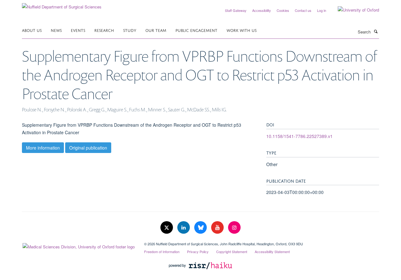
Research (104, 30)
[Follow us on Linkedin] (184, 228)
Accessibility (261, 10)
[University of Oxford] (353, 10)
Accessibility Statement (272, 251)
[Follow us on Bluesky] (201, 228)
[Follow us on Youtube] (218, 228)
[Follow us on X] (167, 228)
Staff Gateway (236, 10)
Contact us (303, 10)
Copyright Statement (231, 251)
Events (78, 30)
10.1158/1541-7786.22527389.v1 (299, 136)
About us (32, 30)
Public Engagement (196, 30)
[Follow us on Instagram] (234, 228)
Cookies (283, 10)
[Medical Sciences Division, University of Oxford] (78, 245)
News (56, 30)
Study (129, 30)
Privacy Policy (198, 251)
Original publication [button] (88, 148)
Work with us (242, 30)
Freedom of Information (162, 251)
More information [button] (43, 148)
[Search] (375, 31)
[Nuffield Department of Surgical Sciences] (62, 5)
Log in (321, 10)
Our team (155, 30)
